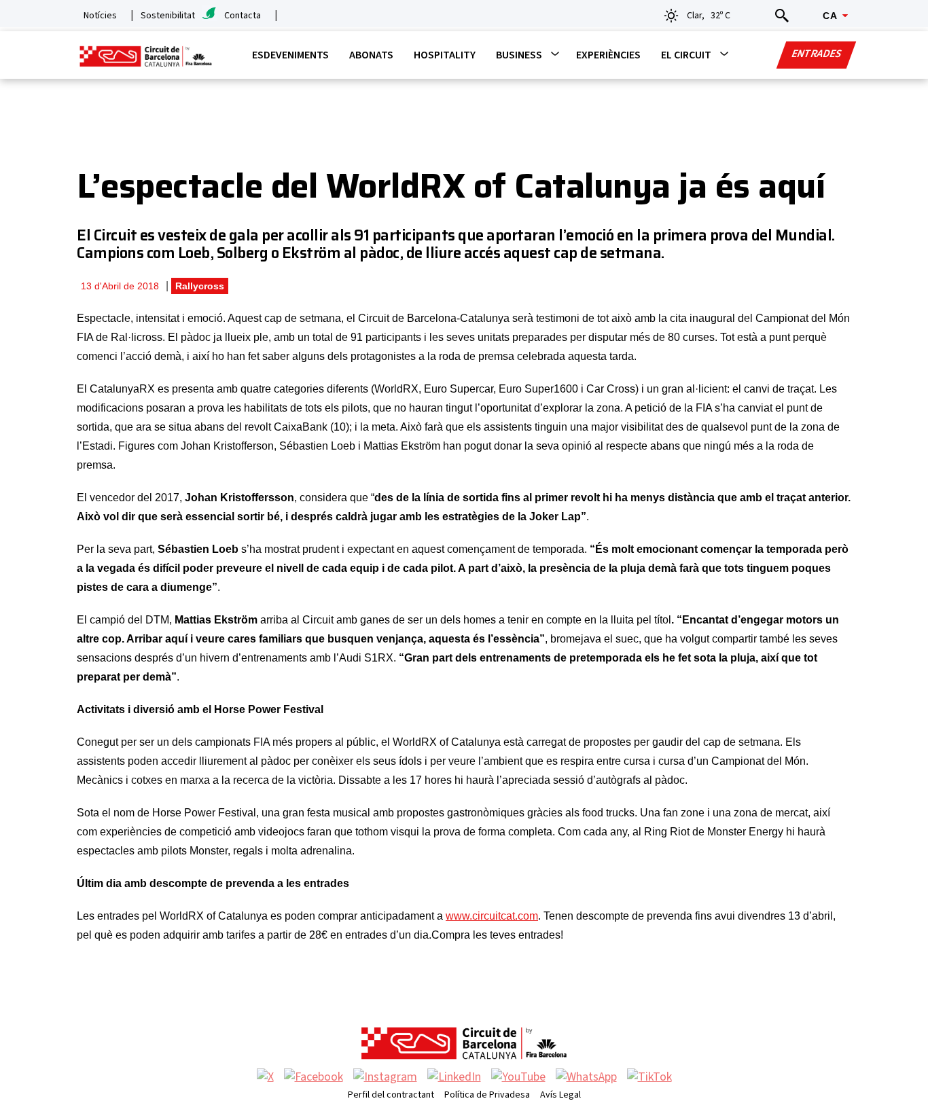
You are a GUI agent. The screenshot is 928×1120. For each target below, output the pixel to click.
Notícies (100, 15)
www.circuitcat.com (492, 916)
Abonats (371, 55)
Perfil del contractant (391, 1095)
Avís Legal (560, 1095)
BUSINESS (519, 55)
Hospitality (445, 55)
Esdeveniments (290, 55)
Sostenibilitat (168, 15)
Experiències (608, 55)
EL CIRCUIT (686, 55)
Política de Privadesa (487, 1095)
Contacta (242, 15)
